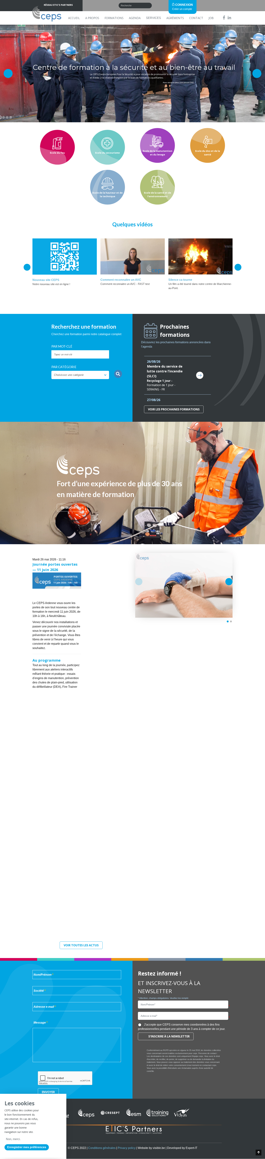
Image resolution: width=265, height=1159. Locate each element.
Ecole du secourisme (107, 152)
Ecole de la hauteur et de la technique (107, 194)
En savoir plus (72, 508)
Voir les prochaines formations (174, 409)
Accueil (74, 18)
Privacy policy (127, 1147)
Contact (196, 18)
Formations (114, 18)
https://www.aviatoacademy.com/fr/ (54, 610)
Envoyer (48, 1092)
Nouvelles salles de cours (184, 585)
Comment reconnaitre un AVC (120, 279)
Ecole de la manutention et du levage (157, 152)
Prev (27, 267)
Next (238, 267)
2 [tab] (231, 622)
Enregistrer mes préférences (26, 1147)
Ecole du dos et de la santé (207, 152)
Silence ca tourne (180, 279)
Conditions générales (102, 1147)
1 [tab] (228, 622)
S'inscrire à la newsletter (169, 1036)
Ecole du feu (57, 152)
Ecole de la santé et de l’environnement (157, 194)
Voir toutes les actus (81, 945)
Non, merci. (13, 1139)
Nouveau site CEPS (45, 279)
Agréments (175, 18)
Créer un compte (182, 8)
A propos (92, 18)
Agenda (135, 18)
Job (211, 18)
